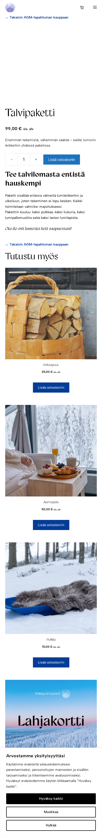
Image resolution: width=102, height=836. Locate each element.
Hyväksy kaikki (51, 799)
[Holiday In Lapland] (10, 7)
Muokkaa (51, 812)
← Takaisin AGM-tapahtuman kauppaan (36, 17)
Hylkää (51, 825)
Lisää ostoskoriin (61, 159)
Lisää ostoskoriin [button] (51, 387)
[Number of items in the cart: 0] (82, 7)
